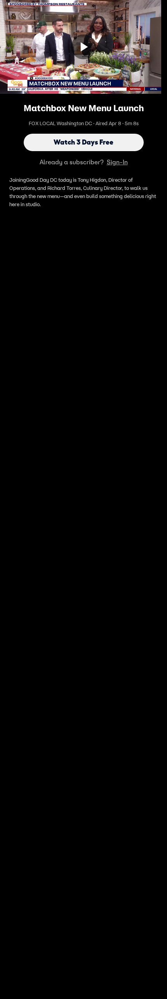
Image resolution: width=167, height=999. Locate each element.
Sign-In (117, 162)
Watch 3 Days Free (83, 142)
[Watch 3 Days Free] (83, 46)
